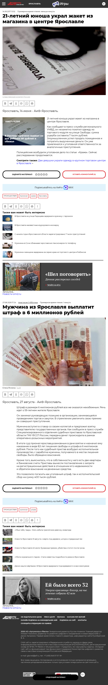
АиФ (19, 388)
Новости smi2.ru (12, 294)
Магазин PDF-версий (76, 617)
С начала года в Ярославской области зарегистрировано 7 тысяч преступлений (50, 234)
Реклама (61, 617)
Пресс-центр (49, 617)
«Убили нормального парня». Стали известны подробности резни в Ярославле (49, 557)
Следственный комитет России (16, 97)
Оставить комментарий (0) (84, 174)
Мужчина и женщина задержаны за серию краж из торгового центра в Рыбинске (50, 252)
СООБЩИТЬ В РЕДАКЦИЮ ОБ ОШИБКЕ (36, 623)
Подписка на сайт (68, 620)
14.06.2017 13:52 (9, 11)
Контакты (82, 620)
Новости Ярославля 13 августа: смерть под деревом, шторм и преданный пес (48, 539)
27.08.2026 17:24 (9, 302)
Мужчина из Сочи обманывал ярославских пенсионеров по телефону (45, 243)
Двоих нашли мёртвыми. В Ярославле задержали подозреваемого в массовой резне (52, 566)
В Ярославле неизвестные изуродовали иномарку (37, 225)
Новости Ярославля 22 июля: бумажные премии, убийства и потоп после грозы (50, 548)
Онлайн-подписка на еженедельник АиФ (39, 620)
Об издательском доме (31, 617)
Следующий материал (55, 677)
